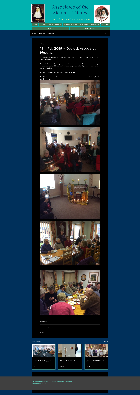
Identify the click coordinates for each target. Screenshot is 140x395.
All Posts (34, 33)
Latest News (42, 33)
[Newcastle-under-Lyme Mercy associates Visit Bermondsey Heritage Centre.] (43, 350)
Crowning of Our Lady (68, 360)
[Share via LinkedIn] (49, 327)
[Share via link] (52, 327)
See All (106, 341)
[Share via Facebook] (41, 327)
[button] (106, 33)
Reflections (51, 33)
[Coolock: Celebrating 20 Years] (96, 350)
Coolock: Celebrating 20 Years (95, 361)
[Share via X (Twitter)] (45, 327)
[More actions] (99, 44)
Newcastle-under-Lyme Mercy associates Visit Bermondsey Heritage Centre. (42, 361)
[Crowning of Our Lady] (70, 350)
